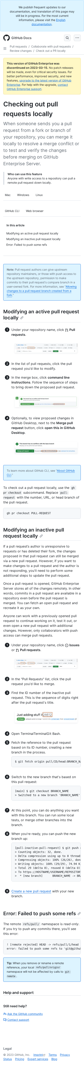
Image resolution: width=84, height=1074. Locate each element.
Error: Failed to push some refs (39, 913)
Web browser (34, 211)
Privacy (65, 1054)
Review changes (21, 50)
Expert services (38, 1059)
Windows (23, 195)
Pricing (19, 1059)
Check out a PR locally (51, 50)
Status (7, 1059)
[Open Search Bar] (67, 38)
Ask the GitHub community (25, 1014)
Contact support (18, 1019)
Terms (53, 1054)
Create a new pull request (31, 891)
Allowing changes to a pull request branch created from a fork (42, 291)
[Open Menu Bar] (77, 38)
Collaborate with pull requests (51, 46)
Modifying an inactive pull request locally (33, 533)
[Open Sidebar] (5, 48)
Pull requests (18, 46)
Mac (8, 195)
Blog (54, 1059)
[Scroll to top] (75, 1065)
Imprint (38, 1054)
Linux (39, 195)
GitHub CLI (12, 211)
